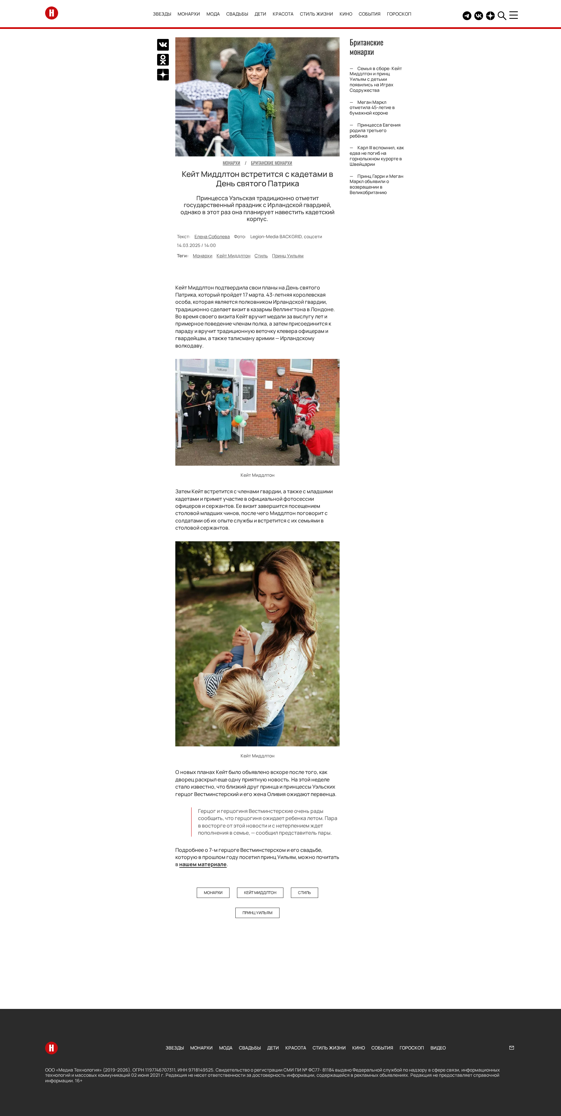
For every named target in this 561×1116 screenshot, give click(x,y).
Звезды (162, 14)
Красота (283, 14)
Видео (438, 1048)
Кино (346, 14)
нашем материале (203, 864)
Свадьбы (237, 14)
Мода (213, 14)
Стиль (261, 255)
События (369, 14)
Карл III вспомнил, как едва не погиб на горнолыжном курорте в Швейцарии (377, 155)
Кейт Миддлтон (233, 255)
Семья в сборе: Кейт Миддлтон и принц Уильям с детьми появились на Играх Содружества (376, 79)
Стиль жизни (316, 14)
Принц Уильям (288, 255)
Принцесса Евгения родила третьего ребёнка (375, 130)
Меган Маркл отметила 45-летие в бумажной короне (372, 107)
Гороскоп (399, 14)
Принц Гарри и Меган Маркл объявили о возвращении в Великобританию (376, 184)
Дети (260, 14)
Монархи (189, 14)
